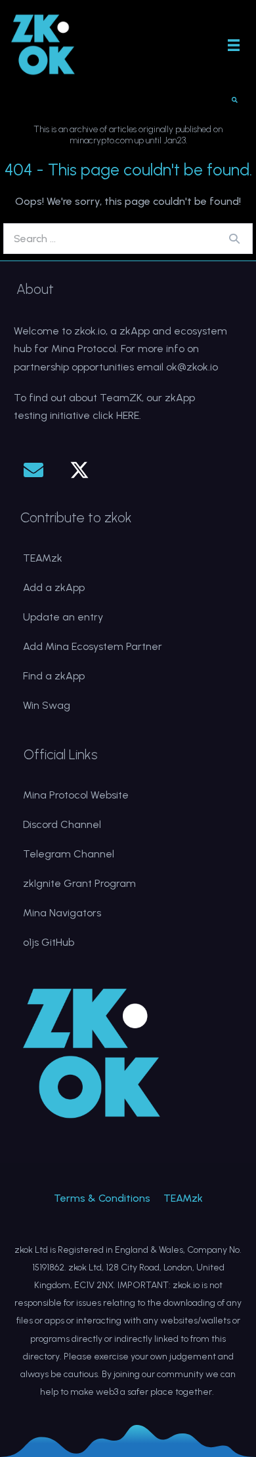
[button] (33, 470)
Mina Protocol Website (76, 795)
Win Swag (46, 705)
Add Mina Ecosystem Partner (92, 646)
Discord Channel (62, 824)
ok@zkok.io (192, 367)
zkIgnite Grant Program (79, 883)
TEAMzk (42, 558)
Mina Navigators (62, 913)
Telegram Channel (68, 854)
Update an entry (63, 617)
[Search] (234, 238)
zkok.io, (91, 331)
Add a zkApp (54, 587)
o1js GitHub (48, 942)
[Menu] (233, 44)
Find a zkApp (54, 676)
